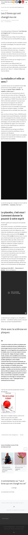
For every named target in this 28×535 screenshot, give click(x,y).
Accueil (2, 7)
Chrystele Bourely (6, 20)
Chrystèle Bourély (11, 526)
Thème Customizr (20, 528)
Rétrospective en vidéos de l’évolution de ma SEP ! (7, 469)
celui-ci (24, 39)
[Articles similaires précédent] (22, 449)
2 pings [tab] (14, 488)
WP (9, 528)
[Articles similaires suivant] (25, 449)
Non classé (7, 7)
